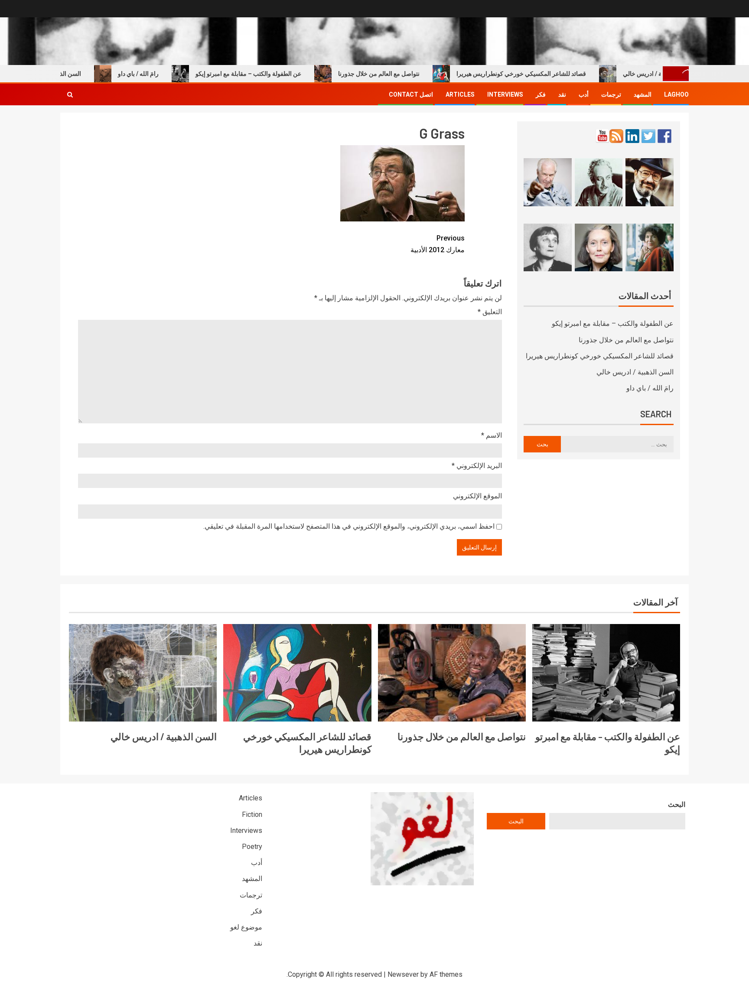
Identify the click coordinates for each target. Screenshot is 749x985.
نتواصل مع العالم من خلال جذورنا (397, 73)
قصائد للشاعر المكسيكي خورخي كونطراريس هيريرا (539, 73)
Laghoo (676, 94)
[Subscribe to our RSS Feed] (616, 136)
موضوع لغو (246, 927)
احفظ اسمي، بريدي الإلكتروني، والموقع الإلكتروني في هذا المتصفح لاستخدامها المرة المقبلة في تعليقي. (349, 526)
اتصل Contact (411, 94)
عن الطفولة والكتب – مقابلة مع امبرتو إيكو (266, 73)
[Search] (70, 94)
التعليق (490, 312)
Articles (460, 94)
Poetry (252, 846)
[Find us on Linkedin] (632, 136)
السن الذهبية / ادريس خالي (635, 372)
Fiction (252, 814)
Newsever (403, 974)
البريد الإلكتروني (477, 466)
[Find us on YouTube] (602, 136)
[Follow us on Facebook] (664, 136)
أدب (584, 94)
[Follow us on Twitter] (648, 136)
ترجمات (611, 94)
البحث (676, 804)
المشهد (642, 94)
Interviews (505, 94)
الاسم (491, 435)
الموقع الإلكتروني (477, 496)
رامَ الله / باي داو (156, 73)
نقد (562, 94)
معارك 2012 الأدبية (437, 244)
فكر (541, 94)
